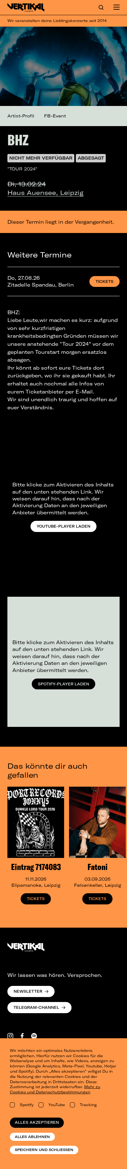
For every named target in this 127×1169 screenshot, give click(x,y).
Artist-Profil (20, 116)
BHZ (18, 139)
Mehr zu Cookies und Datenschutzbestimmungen (55, 1089)
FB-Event (55, 116)
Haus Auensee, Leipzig (45, 192)
